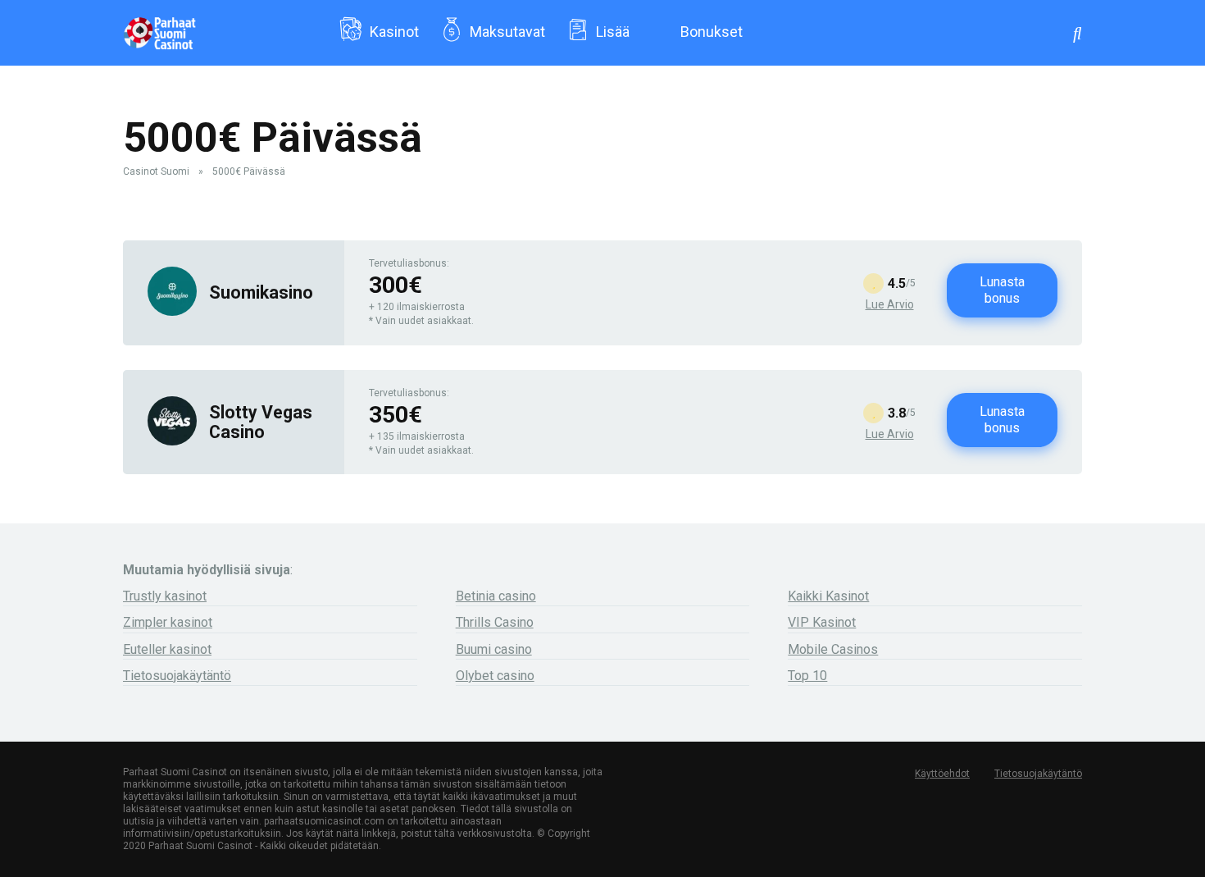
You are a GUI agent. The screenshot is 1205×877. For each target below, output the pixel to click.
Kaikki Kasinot (828, 596)
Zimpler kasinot (167, 622)
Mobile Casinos (833, 649)
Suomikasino (261, 292)
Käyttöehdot (942, 773)
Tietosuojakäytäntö (177, 675)
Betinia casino (496, 596)
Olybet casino (495, 675)
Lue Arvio (890, 304)
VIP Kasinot (822, 622)
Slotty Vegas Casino (260, 421)
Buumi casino (494, 649)
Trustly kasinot (165, 596)
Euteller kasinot (167, 649)
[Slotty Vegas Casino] (172, 441)
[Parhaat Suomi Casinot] (159, 26)
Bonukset (711, 31)
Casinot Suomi (156, 171)
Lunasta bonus (1002, 290)
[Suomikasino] (172, 311)
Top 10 (807, 675)
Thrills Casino (495, 622)
